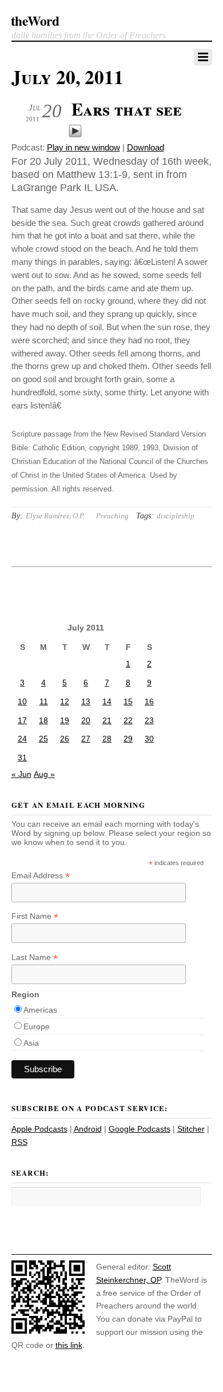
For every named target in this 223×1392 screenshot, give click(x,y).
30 (149, 738)
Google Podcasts (139, 1128)
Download (145, 147)
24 (22, 738)
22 (128, 720)
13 (85, 701)
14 (107, 701)
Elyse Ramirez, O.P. (55, 515)
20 (85, 720)
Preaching (112, 515)
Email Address (40, 875)
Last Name (34, 957)
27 (85, 738)
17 (22, 720)
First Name (34, 916)
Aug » (44, 774)
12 (64, 701)
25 (43, 738)
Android (88, 1128)
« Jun (21, 774)
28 (107, 738)
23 (149, 720)
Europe (36, 1026)
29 (128, 738)
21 (107, 720)
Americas (40, 1009)
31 (22, 757)
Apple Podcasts (39, 1128)
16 (149, 701)
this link (68, 1345)
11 (43, 701)
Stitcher (191, 1128)
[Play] (75, 135)
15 (128, 701)
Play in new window (83, 147)
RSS (19, 1142)
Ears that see (126, 108)
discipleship (175, 515)
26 (64, 738)
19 (64, 720)
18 (43, 720)
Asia (31, 1043)
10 (22, 701)
